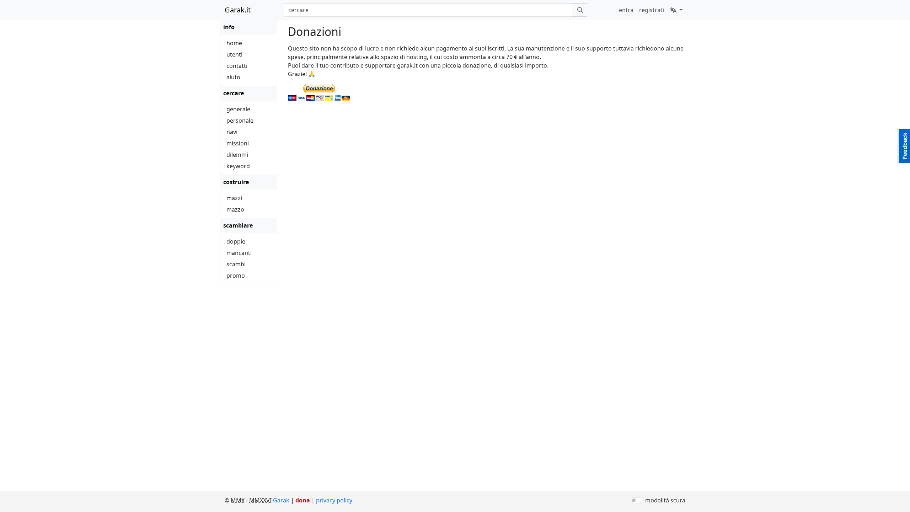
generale (238, 109)
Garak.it (238, 10)
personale (239, 120)
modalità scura (665, 500)
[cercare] (580, 10)
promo (235, 275)
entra (626, 10)
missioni (237, 143)
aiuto (233, 77)
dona (302, 500)
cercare (233, 93)
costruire (236, 182)
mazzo (235, 209)
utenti (234, 54)
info (229, 27)
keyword (238, 166)
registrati (651, 10)
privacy (334, 500)
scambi (236, 264)
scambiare (238, 225)
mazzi (234, 198)
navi (231, 132)
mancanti (239, 253)
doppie (235, 241)
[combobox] (428, 10)
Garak (281, 500)
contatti (236, 66)
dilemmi (237, 155)
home (234, 43)
